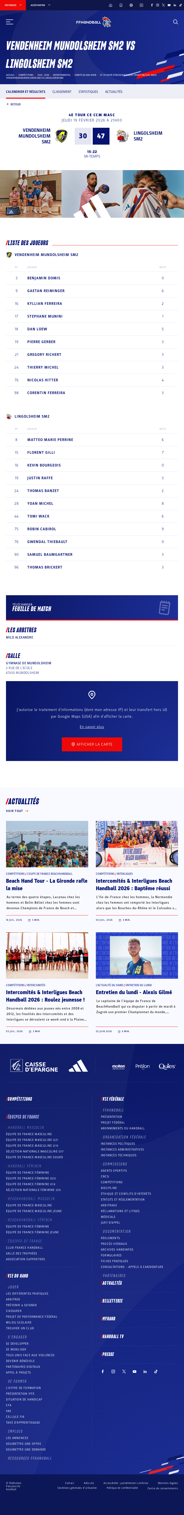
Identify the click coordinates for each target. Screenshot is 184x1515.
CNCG (105, 1176)
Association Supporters (25, 1259)
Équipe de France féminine (27, 1172)
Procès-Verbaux (114, 1244)
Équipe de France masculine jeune (34, 1211)
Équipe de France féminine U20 (31, 1178)
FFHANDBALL (113, 1110)
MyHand (109, 1319)
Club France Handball (24, 1247)
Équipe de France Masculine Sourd (34, 1157)
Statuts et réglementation (123, 1199)
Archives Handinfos (117, 1249)
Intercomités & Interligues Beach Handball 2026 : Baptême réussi (134, 885)
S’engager (17, 1337)
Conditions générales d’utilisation (77, 1487)
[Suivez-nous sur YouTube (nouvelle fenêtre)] (169, 5)
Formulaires (111, 1255)
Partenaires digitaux (23, 1366)
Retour (16, 104)
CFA (9, 1405)
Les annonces (17, 1438)
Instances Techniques (119, 1155)
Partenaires (114, 1276)
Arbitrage (109, 1205)
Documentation (117, 1232)
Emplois (15, 1431)
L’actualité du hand (109, 985)
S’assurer (14, 1311)
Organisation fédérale (124, 1137)
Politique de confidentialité (122, 1487)
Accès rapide (38, 5)
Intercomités (36, 985)
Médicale (108, 1217)
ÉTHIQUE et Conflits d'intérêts (126, 1193)
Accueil (10, 75)
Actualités (113, 92)
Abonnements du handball (123, 1128)
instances (10, 5)
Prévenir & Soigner (21, 1305)
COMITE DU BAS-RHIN (85, 75)
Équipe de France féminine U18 (30, 1184)
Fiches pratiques (114, 1261)
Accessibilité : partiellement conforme (126, 1483)
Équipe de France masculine (29, 1134)
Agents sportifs (114, 1170)
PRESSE (108, 1354)
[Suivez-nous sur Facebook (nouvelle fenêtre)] (151, 5)
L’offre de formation (23, 1388)
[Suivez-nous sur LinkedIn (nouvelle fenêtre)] (174, 5)
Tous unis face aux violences (30, 1355)
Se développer (17, 1343)
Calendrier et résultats (25, 92)
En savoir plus (92, 726)
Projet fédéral (113, 1122)
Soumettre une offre (23, 1443)
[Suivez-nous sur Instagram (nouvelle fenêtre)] (157, 5)
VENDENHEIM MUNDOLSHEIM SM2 (34, 136)
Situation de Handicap (24, 1399)
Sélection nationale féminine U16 (33, 1190)
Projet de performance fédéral (32, 1316)
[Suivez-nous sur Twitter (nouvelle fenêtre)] (163, 5)
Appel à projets (18, 1372)
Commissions (115, 1164)
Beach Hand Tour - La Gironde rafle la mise (46, 885)
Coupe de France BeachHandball (50, 874)
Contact (69, 1483)
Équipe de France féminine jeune (32, 1232)
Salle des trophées (21, 1253)
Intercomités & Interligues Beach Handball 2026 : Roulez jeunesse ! (45, 996)
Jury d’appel (110, 1222)
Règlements (110, 1238)
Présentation (111, 1117)
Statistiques (88, 92)
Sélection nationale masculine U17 (35, 1151)
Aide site (89, 1483)
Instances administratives (122, 1149)
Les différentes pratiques (27, 1293)
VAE (9, 1411)
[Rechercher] (175, 21)
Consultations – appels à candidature (132, 1267)
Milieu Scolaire (19, 1322)
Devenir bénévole (20, 1361)
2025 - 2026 (43, 75)
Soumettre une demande (26, 1449)
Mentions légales (168, 1483)
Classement (61, 92)
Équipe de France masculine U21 (32, 1140)
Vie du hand (18, 1276)
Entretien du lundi (139, 985)
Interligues (125, 874)
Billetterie (113, 1301)
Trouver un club (20, 1328)
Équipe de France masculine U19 (32, 1145)
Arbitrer (13, 1299)
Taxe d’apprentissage (23, 1422)
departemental (62, 75)
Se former (17, 1381)
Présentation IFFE (20, 1393)
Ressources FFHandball (30, 1458)
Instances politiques (118, 1143)
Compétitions (26, 75)
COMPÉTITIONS (112, 1182)
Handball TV (113, 1336)
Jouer (13, 1287)
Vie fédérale (113, 1099)
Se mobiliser (16, 1349)
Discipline (109, 1188)
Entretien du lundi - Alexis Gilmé (134, 992)
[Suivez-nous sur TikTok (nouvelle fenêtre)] (180, 5)
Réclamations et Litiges (120, 1211)
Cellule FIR (15, 1417)
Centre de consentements (163, 1488)
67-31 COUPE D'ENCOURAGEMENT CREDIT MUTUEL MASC (128, 75)
